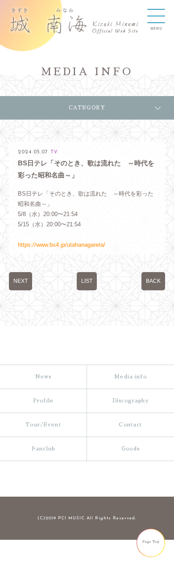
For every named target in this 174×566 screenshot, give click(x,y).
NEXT (20, 281)
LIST (86, 281)
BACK (153, 281)
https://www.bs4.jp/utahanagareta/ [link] (61, 244)
